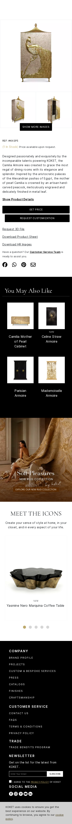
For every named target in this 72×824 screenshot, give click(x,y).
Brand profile (21, 657)
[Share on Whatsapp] (14, 264)
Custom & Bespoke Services (32, 671)
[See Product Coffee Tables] (36, 567)
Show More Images (36, 126)
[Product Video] (36, 459)
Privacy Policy (21, 733)
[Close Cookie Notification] (67, 807)
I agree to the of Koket (37, 782)
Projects (17, 664)
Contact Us (19, 713)
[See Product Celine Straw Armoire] (51, 316)
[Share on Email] (33, 264)
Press (14, 677)
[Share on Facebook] (4, 264)
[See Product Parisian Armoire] (20, 370)
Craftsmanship (22, 697)
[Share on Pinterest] (23, 264)
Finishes (16, 690)
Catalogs (17, 684)
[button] (24, 627)
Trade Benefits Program (29, 747)
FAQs (13, 719)
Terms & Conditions (26, 726)
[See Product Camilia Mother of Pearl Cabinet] (20, 316)
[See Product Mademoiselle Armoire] (51, 370)
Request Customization (37, 218)
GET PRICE (36, 209)
